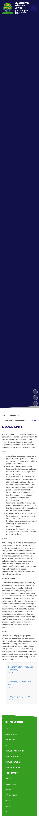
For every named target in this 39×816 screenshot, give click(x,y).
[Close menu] (34, 8)
